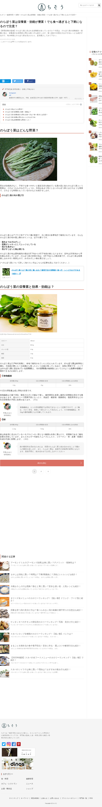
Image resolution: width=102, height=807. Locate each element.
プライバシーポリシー (69, 798)
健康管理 (10, 15)
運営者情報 (35, 798)
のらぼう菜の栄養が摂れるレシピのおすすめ (20, 117)
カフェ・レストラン (9, 784)
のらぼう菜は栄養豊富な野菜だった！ (18, 120)
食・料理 (4, 779)
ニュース (29, 784)
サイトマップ (13, 798)
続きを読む (42, 463)
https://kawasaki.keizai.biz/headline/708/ (17, 334)
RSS (91, 798)
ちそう (2, 15)
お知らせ (44, 798)
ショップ (29, 789)
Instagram (12, 93)
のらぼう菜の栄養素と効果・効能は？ (18, 112)
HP (10, 95)
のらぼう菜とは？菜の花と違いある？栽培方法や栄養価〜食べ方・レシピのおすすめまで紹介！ (46, 272)
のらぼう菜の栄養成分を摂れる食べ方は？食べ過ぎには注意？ (26, 115)
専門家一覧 (83, 798)
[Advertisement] (42, 60)
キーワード (24, 798)
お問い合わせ (54, 798)
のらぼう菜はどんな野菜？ (14, 109)
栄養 (17, 15)
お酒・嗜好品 (6, 789)
